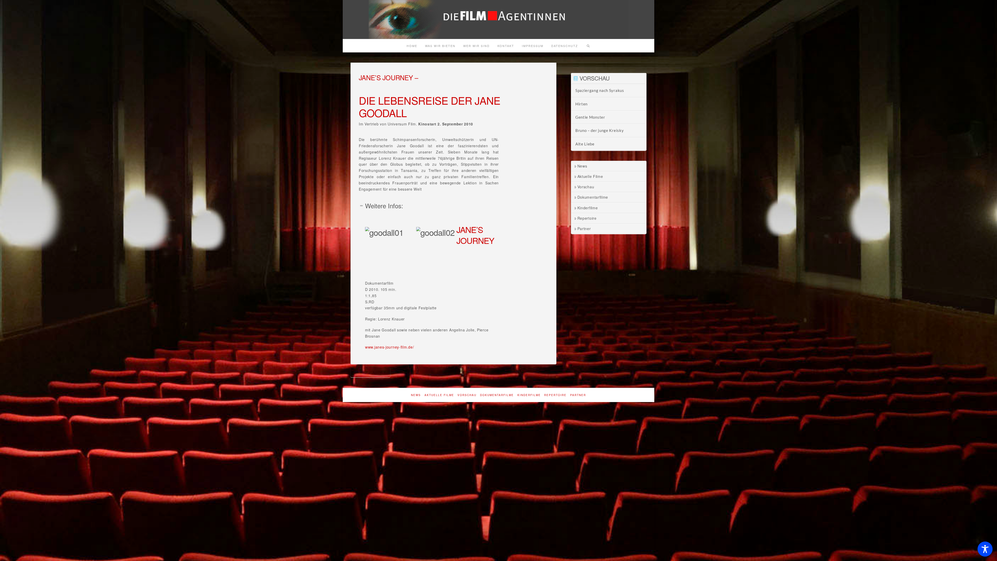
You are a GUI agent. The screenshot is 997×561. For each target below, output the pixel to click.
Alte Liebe (585, 144)
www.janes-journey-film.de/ (389, 347)
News (582, 166)
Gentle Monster (590, 117)
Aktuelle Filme (590, 176)
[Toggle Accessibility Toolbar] (985, 549)
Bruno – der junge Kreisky (599, 130)
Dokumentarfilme (592, 197)
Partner (584, 228)
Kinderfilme (587, 207)
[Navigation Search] (588, 45)
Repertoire (587, 218)
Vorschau (585, 186)
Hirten (581, 104)
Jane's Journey (370, 372)
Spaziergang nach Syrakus (599, 90)
